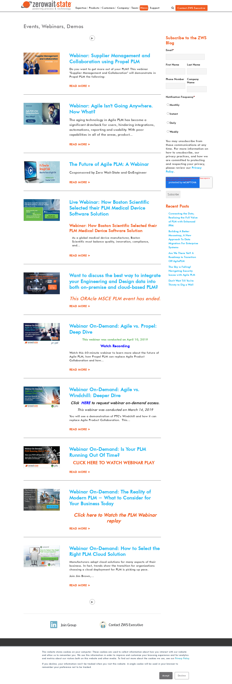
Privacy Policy (182, 658)
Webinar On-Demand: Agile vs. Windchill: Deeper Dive (104, 392)
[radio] (186, 105)
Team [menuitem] (134, 7)
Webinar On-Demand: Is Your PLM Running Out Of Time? (107, 452)
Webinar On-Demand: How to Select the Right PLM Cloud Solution (114, 551)
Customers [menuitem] (108, 7)
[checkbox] (186, 118)
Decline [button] (182, 675)
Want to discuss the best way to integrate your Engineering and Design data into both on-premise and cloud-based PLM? (115, 281)
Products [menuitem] (94, 7)
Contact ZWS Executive (191, 8)
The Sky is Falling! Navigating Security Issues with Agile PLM (182, 270)
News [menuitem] (143, 7)
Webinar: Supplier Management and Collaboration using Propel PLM (109, 58)
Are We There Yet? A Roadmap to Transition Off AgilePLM (182, 257)
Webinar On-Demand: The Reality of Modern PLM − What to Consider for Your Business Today (110, 497)
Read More (78, 86)
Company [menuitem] (123, 7)
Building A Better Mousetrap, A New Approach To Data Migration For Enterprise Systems (183, 239)
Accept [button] (165, 675)
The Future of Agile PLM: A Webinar (109, 164)
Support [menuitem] (155, 7)
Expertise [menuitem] (81, 7)
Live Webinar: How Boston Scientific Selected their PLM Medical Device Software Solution (109, 208)
